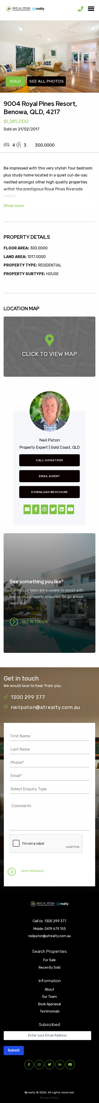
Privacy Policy (49, 1097)
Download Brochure (49, 492)
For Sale (49, 960)
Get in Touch (34, 622)
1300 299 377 (28, 697)
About (49, 989)
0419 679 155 (55, 929)
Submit (14, 1050)
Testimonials (50, 1011)
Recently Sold (49, 968)
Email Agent (49, 476)
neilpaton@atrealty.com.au (45, 707)
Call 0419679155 (49, 460)
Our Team (49, 997)
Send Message (32, 871)
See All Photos (46, 81)
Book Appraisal (49, 1004)
